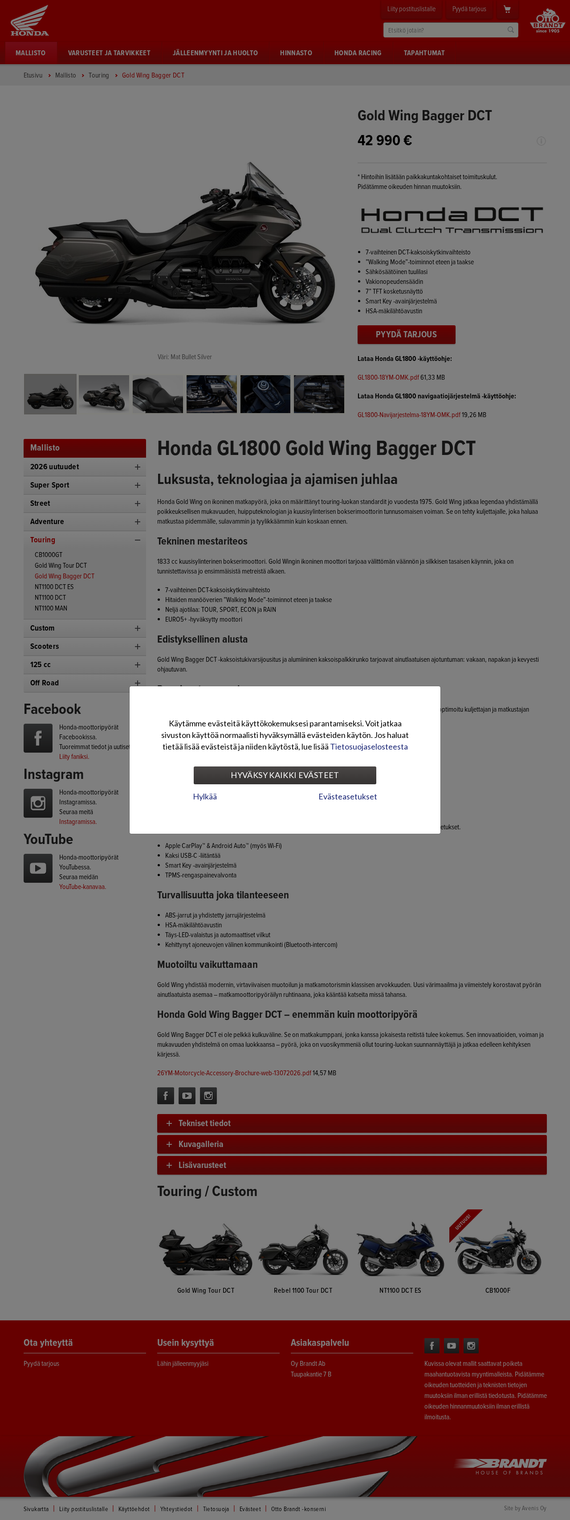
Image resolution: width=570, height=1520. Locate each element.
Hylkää (205, 796)
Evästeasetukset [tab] (347, 796)
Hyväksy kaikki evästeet (285, 775)
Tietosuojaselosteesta (369, 746)
